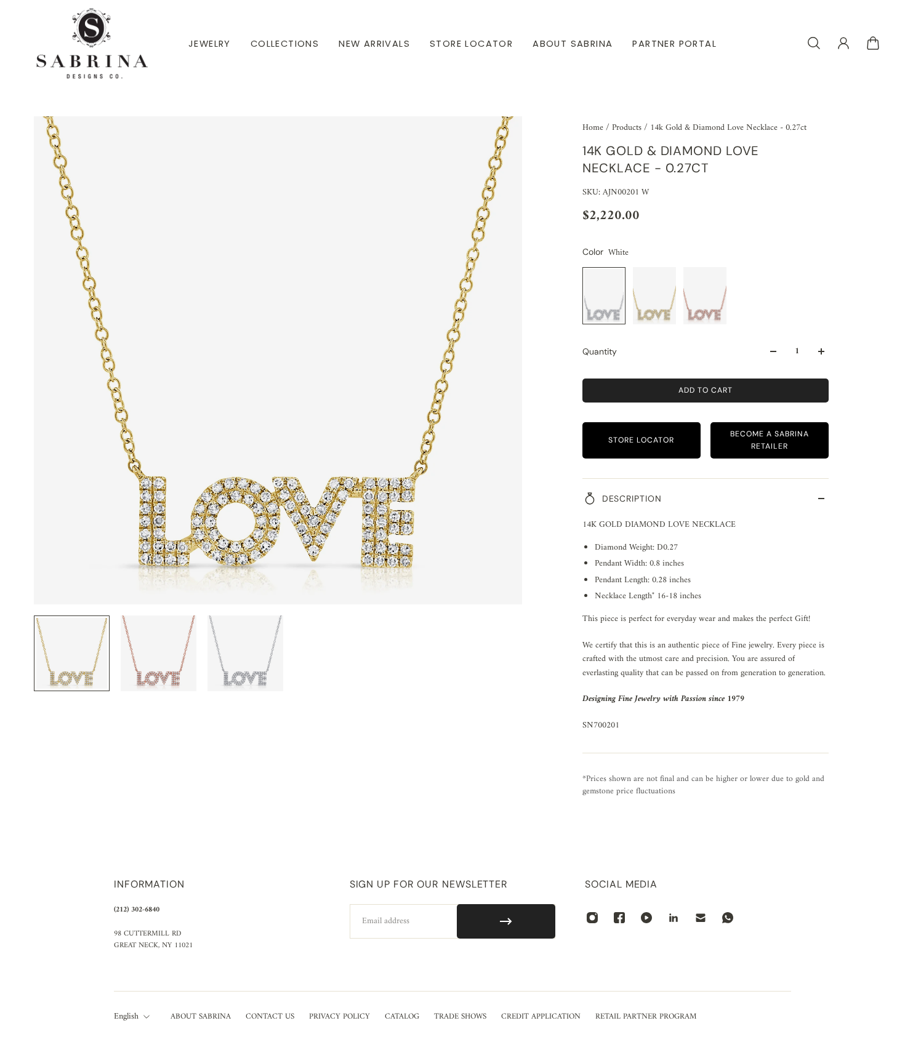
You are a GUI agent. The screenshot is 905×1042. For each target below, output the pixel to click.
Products (628, 127)
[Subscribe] (506, 921)
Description (632, 498)
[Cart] (873, 43)
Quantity (599, 351)
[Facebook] (619, 917)
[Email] (700, 917)
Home (594, 127)
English (126, 1017)
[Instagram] (592, 917)
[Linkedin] (673, 917)
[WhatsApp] (727, 917)
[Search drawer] (814, 43)
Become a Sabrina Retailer (769, 440)
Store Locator (641, 440)
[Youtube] (646, 917)
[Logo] (92, 43)
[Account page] (843, 43)
